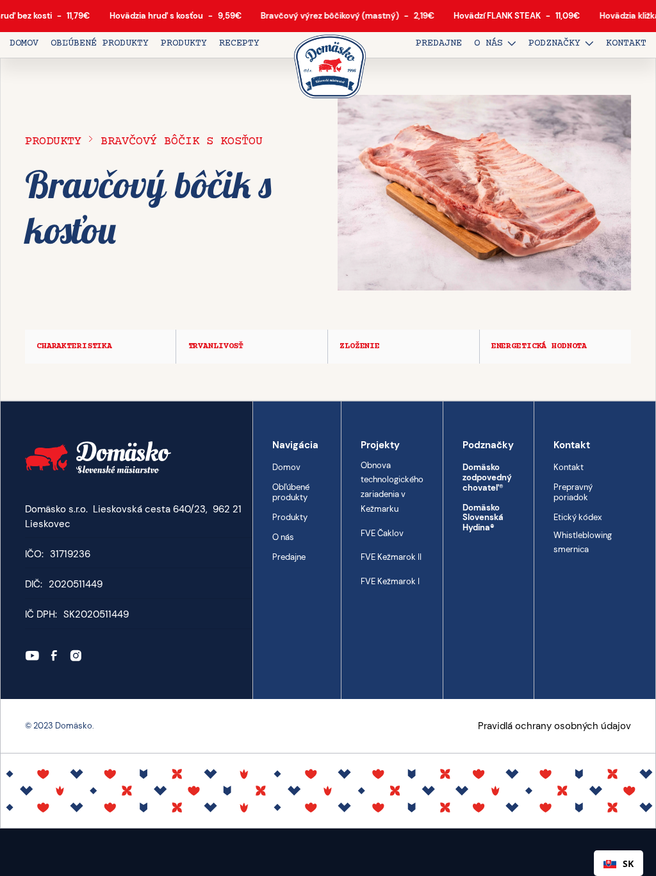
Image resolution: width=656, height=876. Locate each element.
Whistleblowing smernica (583, 542)
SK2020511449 (96, 614)
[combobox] (618, 863)
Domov (286, 467)
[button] (495, 45)
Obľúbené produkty (290, 492)
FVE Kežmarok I (390, 581)
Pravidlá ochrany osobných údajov (554, 726)
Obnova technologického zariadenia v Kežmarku (392, 486)
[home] (330, 67)
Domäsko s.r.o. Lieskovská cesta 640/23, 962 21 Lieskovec (133, 516)
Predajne (289, 557)
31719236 (70, 554)
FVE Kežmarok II (391, 557)
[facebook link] (54, 655)
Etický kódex (578, 517)
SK (628, 863)
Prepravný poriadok (573, 492)
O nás (283, 537)
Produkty (53, 141)
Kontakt (569, 467)
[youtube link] (32, 655)
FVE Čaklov (382, 532)
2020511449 (75, 584)
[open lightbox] (484, 193)
